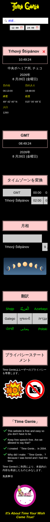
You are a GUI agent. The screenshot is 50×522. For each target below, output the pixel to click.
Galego (10, 318)
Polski (42, 329)
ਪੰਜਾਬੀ (10, 329)
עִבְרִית (43, 318)
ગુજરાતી (24, 318)
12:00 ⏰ (17, 28)
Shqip (10, 309)
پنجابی (24, 329)
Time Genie (25, 6)
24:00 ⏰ (32, 28)
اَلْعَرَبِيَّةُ (24, 309)
